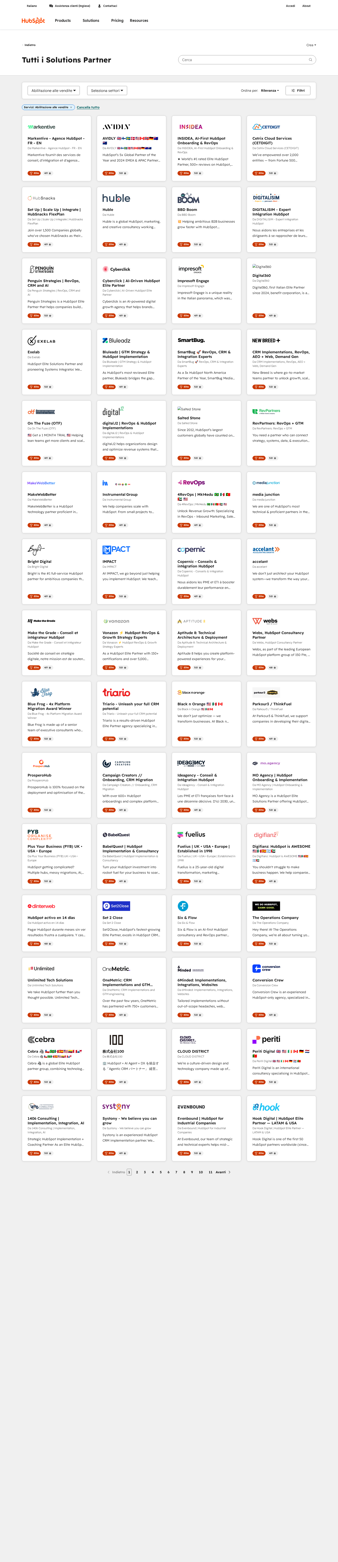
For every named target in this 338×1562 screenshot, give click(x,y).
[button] (311, 45)
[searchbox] (247, 59)
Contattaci (110, 6)
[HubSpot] (33, 20)
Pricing (117, 20)
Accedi (290, 6)
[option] (52, 90)
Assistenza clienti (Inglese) (72, 6)
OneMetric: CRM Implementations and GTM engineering (126, 982)
